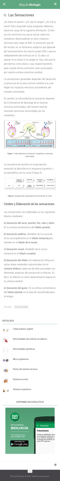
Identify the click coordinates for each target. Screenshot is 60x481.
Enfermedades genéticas (24, 349)
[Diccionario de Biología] (30, 453)
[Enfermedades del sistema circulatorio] (5, 340)
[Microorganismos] (5, 360)
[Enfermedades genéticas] (5, 350)
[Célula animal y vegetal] (5, 330)
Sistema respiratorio (22, 389)
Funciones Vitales (21, 307)
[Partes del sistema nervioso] (5, 370)
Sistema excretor (20, 379)
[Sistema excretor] (5, 380)
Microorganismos (21, 359)
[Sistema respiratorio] (5, 390)
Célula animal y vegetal (23, 329)
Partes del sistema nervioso (25, 369)
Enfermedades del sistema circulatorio (30, 339)
